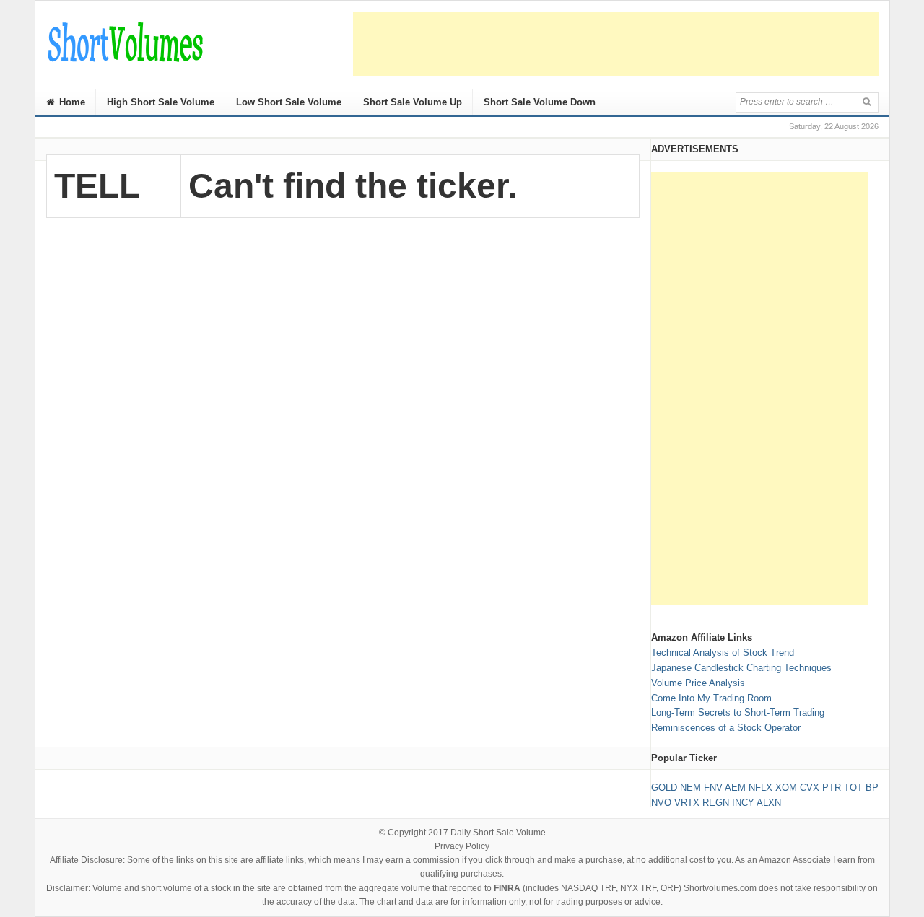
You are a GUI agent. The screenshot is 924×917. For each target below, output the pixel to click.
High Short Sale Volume (160, 102)
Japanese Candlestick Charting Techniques (741, 667)
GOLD (664, 787)
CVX (809, 787)
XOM (786, 787)
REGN (715, 802)
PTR (831, 787)
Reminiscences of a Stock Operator (726, 727)
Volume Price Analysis (698, 682)
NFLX (760, 787)
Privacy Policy (462, 846)
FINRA (507, 888)
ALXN (769, 802)
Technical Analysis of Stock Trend (722, 652)
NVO (661, 802)
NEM (690, 787)
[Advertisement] (616, 44)
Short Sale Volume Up (412, 102)
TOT (853, 787)
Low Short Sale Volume (288, 102)
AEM (735, 787)
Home (70, 102)
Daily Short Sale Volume (498, 833)
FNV (713, 787)
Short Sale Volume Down (540, 102)
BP (872, 787)
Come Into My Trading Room (711, 698)
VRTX (686, 802)
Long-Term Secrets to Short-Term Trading (737, 712)
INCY (743, 802)
